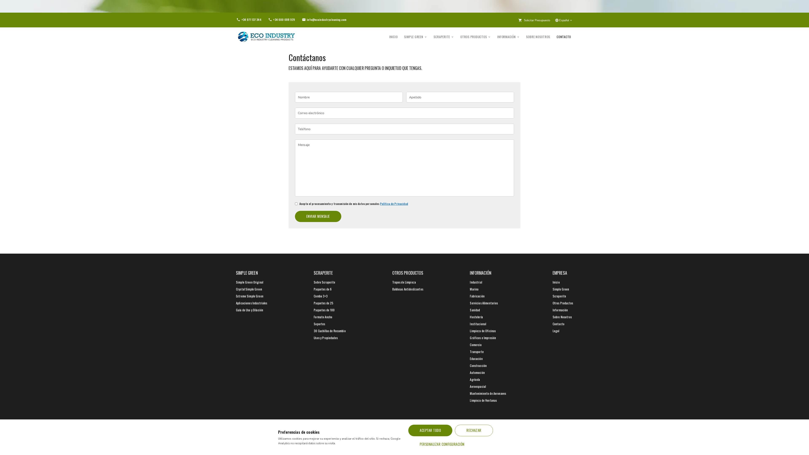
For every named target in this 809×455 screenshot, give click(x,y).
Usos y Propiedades (326, 337)
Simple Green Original (249, 282)
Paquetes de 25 (323, 303)
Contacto (564, 36)
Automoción (477, 372)
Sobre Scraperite (324, 282)
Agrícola (475, 379)
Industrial (476, 282)
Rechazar (473, 430)
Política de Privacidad (394, 203)
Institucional (478, 323)
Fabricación (477, 296)
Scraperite (442, 36)
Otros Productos (473, 36)
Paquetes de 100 (324, 310)
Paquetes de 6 (323, 289)
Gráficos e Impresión (483, 337)
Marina (474, 289)
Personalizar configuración (442, 444)
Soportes (319, 323)
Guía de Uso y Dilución (249, 310)
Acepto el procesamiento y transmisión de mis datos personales (353, 204)
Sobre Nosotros (538, 36)
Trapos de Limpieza (404, 282)
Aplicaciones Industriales (251, 303)
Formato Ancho (323, 316)
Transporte (477, 351)
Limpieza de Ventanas (483, 400)
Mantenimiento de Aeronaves (488, 393)
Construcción (478, 365)
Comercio (476, 344)
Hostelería (476, 316)
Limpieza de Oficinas (483, 330)
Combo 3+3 (321, 296)
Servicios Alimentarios (484, 303)
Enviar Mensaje (318, 216)
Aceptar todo (430, 430)
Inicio (393, 36)
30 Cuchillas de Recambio (330, 330)
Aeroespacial (478, 386)
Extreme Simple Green (249, 296)
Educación (476, 358)
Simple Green (413, 36)
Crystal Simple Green (249, 289)
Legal (556, 330)
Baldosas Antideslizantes (407, 289)
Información (506, 36)
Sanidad (475, 310)
